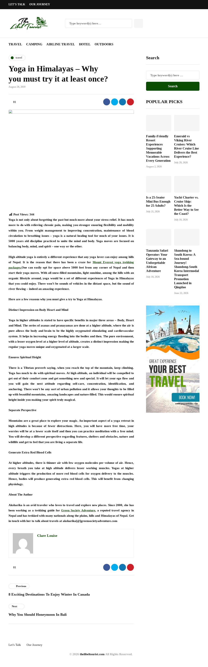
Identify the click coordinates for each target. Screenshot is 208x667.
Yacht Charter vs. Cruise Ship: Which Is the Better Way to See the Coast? (186, 205)
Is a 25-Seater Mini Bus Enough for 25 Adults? (158, 201)
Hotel (85, 44)
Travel (15, 44)
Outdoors (104, 44)
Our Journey (39, 4)
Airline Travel (60, 44)
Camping (34, 44)
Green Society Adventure (78, 510)
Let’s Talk (17, 4)
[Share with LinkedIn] (122, 101)
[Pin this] (130, 101)
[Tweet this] (114, 101)
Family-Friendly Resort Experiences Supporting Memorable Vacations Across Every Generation (158, 148)
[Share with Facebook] (106, 101)
